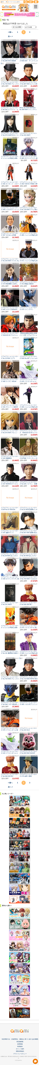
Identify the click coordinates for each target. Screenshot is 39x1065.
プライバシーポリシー (20, 1054)
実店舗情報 (20, 1041)
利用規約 (20, 1046)
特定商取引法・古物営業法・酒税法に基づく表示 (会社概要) (20, 1039)
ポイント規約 (20, 1049)
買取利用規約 (20, 1051)
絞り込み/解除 (17, 27)
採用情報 (20, 1044)
